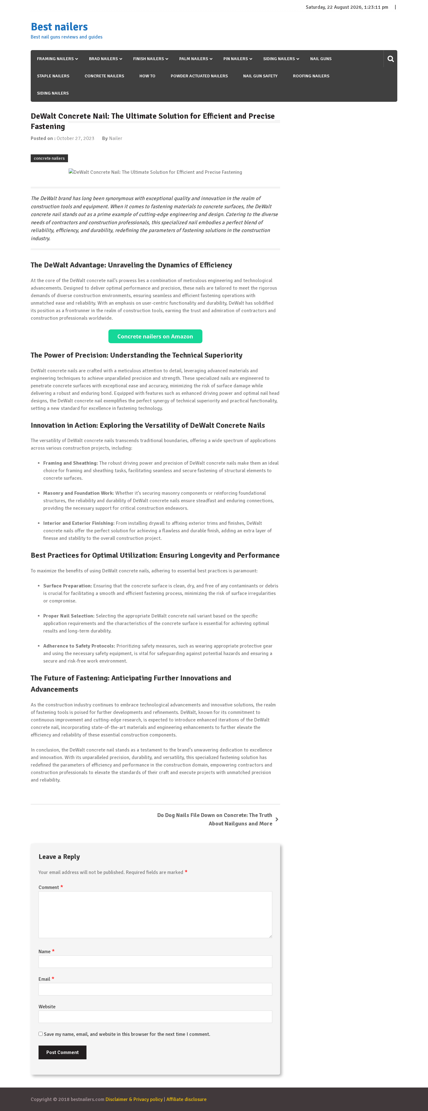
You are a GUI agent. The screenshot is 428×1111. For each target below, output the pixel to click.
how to (147, 76)
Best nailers (59, 27)
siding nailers (53, 93)
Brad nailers (103, 58)
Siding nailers (279, 58)
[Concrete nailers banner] (155, 336)
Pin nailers (235, 58)
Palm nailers (193, 58)
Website (47, 1007)
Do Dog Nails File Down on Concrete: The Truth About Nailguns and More (214, 819)
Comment (51, 887)
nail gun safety (260, 76)
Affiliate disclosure (186, 1099)
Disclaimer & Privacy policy (134, 1099)
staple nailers (53, 76)
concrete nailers (104, 76)
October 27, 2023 (76, 138)
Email (47, 979)
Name (47, 951)
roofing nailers (311, 76)
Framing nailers (55, 58)
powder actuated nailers (199, 76)
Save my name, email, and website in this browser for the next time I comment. (127, 1034)
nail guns (320, 58)
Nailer (115, 138)
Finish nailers (148, 58)
